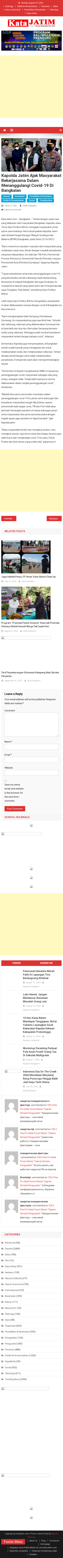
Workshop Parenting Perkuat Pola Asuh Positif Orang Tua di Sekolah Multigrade (40, 1052)
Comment (10, 710)
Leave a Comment (12, 209)
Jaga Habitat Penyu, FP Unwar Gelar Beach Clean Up (28, 576)
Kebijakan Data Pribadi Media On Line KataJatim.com (33, 1548)
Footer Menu (13, 1542)
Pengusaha (10, 1343)
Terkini (16, 963)
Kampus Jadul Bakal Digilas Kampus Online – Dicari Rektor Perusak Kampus (55, 518)
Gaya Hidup (32, 13)
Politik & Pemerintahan (27, 6)
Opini (7, 1320)
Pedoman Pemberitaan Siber (44, 1551)
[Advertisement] (31, 86)
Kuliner (8, 1302)
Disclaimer (54, 1541)
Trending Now (46, 200)
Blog (44, 1541)
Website (9, 767)
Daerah (6, 196)
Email (8, 755)
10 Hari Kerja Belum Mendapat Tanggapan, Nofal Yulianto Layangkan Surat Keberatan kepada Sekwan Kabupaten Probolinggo (40, 1025)
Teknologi (54, 10)
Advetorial (10, 1242)
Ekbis (55, 6)
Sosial (32, 200)
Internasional (11, 1290)
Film (7, 1260)
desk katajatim (30, 205)
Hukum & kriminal (12, 10)
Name (8, 741)
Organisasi (10, 1325)
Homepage (45, 1544)
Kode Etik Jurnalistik (19, 1551)
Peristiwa (45, 6)
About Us (33, 1541)
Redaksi (33, 1554)
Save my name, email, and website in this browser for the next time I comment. (14, 792)
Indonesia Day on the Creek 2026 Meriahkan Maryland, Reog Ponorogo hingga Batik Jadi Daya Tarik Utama (40, 1077)
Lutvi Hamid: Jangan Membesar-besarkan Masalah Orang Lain (35, 998)
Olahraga (9, 6)
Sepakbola (10, 1361)
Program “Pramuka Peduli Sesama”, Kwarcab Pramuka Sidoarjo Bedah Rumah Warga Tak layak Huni (30, 625)
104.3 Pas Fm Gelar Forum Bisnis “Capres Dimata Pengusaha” (38, 1109)
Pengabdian (11, 1337)
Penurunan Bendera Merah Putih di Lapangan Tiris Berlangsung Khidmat (38, 975)
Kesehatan (20, 196)
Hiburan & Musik (13, 1278)
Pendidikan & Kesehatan (35, 10)
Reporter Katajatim (31, 986)
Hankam (9, 1272)
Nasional (9, 1308)
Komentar (46, 963)
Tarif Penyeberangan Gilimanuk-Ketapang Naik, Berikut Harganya (30, 674)
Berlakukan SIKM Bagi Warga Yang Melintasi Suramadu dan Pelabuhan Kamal (10, 518)
